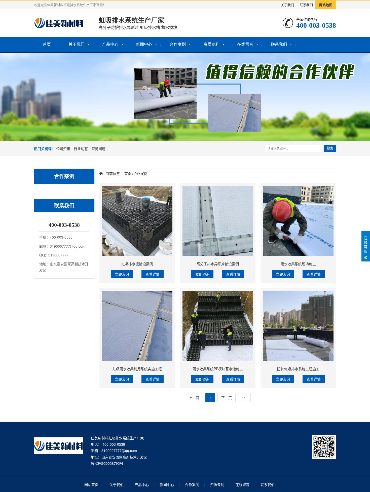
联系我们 (306, 4)
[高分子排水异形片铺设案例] (217, 221)
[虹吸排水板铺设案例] (137, 221)
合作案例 (178, 44)
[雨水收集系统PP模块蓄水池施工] (217, 326)
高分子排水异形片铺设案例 (218, 263)
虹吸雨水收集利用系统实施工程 (137, 368)
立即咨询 (122, 274)
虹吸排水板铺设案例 (137, 263)
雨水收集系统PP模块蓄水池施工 (218, 368)
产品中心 (110, 44)
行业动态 (81, 148)
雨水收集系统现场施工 (298, 263)
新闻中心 (144, 44)
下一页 (226, 397)
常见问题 (98, 148)
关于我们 (287, 4)
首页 (47, 44)
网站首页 (91, 484)
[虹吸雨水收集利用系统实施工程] (137, 326)
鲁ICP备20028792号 (107, 463)
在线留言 (245, 44)
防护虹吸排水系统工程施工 (298, 368)
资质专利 (211, 44)
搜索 (330, 148)
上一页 (194, 397)
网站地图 (325, 4)
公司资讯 (63, 148)
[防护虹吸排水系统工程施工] (298, 326)
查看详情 (152, 274)
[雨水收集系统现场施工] (298, 221)
